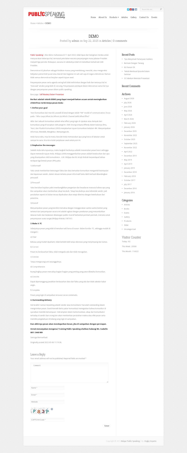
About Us (103, 17)
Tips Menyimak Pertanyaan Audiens (138, 59)
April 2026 (128, 115)
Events (154, 17)
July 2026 (127, 103)
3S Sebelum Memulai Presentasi (136, 78)
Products (114, 17)
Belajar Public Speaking (130, 441)
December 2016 (130, 189)
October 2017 (129, 180)
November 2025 (130, 135)
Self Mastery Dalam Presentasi (52, 94)
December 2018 (130, 172)
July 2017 (127, 184)
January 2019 (129, 168)
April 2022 (128, 152)
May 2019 (128, 160)
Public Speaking (36, 55)
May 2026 (128, 111)
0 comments (120, 41)
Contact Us (144, 17)
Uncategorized (130, 229)
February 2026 (130, 123)
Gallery (133, 17)
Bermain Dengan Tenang (134, 63)
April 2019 (128, 164)
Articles (124, 17)
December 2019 (130, 156)
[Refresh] (52, 409)
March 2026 (129, 119)
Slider (126, 225)
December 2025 (130, 131)
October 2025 (129, 139)
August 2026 (129, 99)
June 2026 (128, 107)
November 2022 (130, 148)
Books (126, 209)
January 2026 (129, 127)
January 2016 (129, 193)
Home (93, 17)
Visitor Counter (131, 237)
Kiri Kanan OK (129, 67)
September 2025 (130, 144)
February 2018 (130, 176)
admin (75, 41)
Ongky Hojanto (150, 441)
